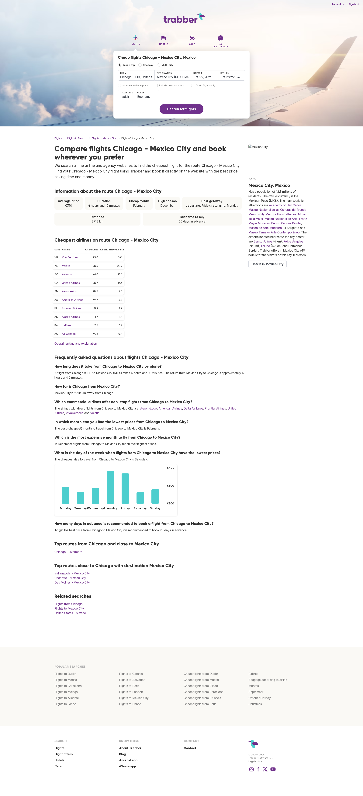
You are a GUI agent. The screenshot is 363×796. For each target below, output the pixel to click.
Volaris (66, 265)
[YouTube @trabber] (272, 771)
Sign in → (353, 4)
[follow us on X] (265, 771)
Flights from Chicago (68, 604)
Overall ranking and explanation (75, 343)
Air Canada (69, 333)
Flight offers (63, 754)
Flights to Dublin (65, 674)
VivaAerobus (70, 257)
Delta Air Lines (193, 408)
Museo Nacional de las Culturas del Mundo (277, 210)
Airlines (253, 674)
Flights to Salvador (132, 680)
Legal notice (255, 761)
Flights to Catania (131, 674)
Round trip (129, 65)
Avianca (67, 274)
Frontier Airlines (71, 308)
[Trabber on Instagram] (251, 771)
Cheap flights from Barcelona (203, 692)
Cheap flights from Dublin (201, 674)
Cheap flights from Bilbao (201, 686)
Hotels (59, 760)
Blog (122, 754)
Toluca (265, 246)
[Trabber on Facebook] (258, 771)
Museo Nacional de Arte (281, 219)
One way (148, 65)
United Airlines (71, 282)
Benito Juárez (263, 241)
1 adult (124, 97)
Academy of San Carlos (285, 205)
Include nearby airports (135, 85)
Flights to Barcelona (68, 686)
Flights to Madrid (65, 680)
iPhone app (127, 766)
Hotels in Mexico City (267, 264)
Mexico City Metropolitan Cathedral (272, 214)
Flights (59, 748)
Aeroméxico (69, 291)
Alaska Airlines (71, 316)
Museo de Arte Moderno (265, 228)
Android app (128, 760)
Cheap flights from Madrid (201, 680)
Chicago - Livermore (68, 552)
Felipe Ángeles (293, 241)
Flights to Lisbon (130, 704)
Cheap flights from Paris (200, 704)
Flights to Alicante (66, 698)
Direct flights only (205, 85)
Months (253, 686)
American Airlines (72, 299)
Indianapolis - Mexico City (72, 573)
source (252, 178)
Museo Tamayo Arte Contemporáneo (274, 232)
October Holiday (259, 698)
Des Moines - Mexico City (72, 582)
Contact (190, 748)
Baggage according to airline (267, 680)
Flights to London (131, 692)
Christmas (255, 704)
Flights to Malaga (66, 692)
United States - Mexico (70, 613)
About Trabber (130, 748)
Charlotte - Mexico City (70, 578)
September (255, 692)
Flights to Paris (129, 686)
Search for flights (181, 109)
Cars (58, 766)
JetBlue (66, 325)
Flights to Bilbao (65, 704)
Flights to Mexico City (69, 608)
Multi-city (167, 65)
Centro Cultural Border (286, 223)
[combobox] (136, 75)
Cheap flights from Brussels (202, 698)
